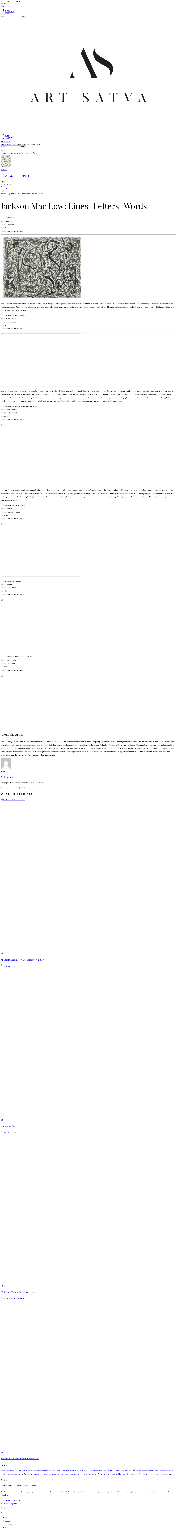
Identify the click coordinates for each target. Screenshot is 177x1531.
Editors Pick (26, 193)
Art (6, 9)
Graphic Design (163, 1470)
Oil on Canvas (94, 1474)
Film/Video (138, 1470)
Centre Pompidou (40, 1470)
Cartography (33, 1470)
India (16, 1474)
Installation (28, 1474)
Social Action (150, 1474)
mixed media (79, 1474)
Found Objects (154, 1471)
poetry (131, 1474)
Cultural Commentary (99, 1470)
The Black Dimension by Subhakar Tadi (20, 1458)
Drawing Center (16, 193)
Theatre (161, 1474)
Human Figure (4, 1474)
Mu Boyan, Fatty (8, 1125)
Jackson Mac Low (37, 193)
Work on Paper (167, 1474)
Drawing (6, 193)
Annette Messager (10, 1470)
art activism (23, 1470)
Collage (48, 1470)
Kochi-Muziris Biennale (50, 1474)
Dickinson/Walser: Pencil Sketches (17, 1292)
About (7, 13)
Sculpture (143, 1474)
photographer (114, 1474)
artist (28, 1470)
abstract (3, 1471)
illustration (10, 1474)
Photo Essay (108, 1474)
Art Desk (4, 188)
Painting (101, 1474)
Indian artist (21, 1474)
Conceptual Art (61, 1470)
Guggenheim (170, 1470)
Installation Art (39, 1474)
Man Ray (59, 1474)
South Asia (156, 1474)
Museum (88, 1474)
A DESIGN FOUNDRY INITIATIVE (10, 1500)
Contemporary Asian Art (86, 1471)
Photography (9, 12)
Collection (53, 1470)
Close (2, 6)
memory (63, 1474)
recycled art (135, 1474)
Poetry (7, 10)
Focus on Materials (145, 1470)
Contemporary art (72, 1470)
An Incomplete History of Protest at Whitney (22, 959)
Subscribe (4, 3)
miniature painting (69, 1474)
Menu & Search (5, 142)
